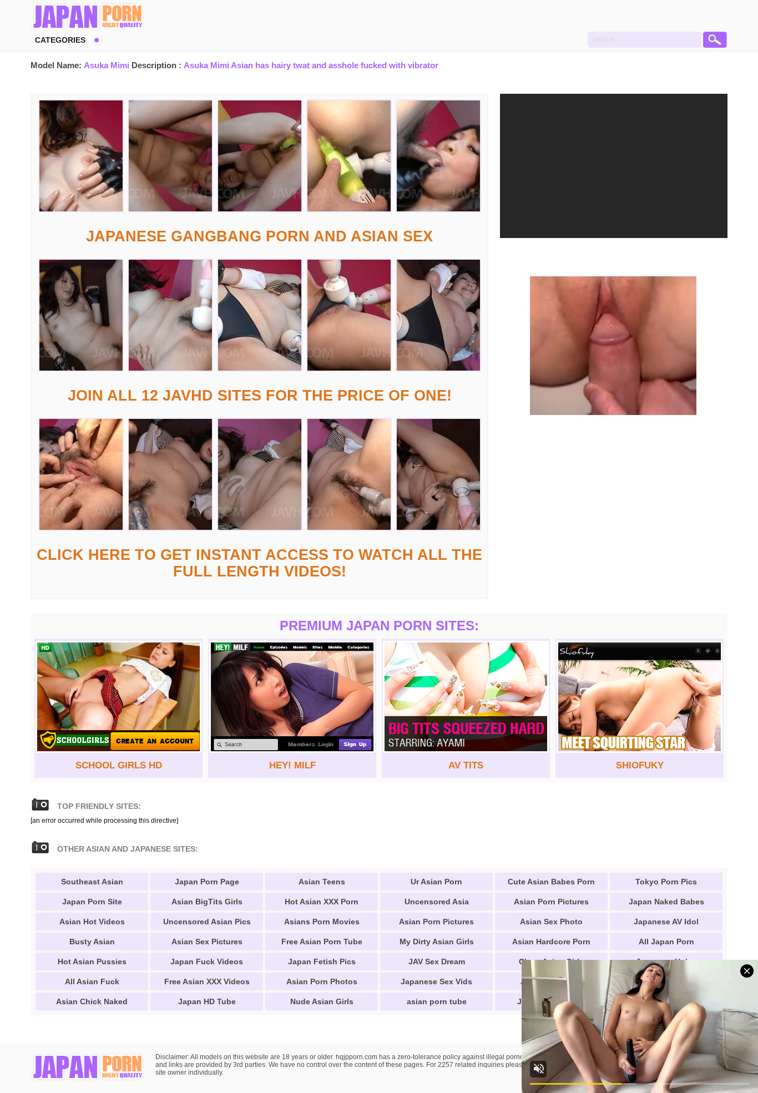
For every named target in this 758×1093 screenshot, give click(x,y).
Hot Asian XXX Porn (321, 901)
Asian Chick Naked (92, 1001)
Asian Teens (322, 881)
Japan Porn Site (92, 901)
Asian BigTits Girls (206, 901)
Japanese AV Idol (666, 921)
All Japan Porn (666, 941)
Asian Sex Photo (551, 921)
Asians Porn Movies (322, 921)
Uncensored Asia (437, 901)
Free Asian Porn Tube (321, 941)
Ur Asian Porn (436, 881)
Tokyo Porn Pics (666, 881)
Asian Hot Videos (92, 921)
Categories (60, 40)
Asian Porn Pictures (436, 921)
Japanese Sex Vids (436, 981)
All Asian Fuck (92, 981)
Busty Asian (92, 941)
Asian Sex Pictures (206, 941)
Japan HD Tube (207, 1001)
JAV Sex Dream (436, 961)
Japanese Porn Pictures (87, 17)
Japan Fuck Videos (206, 961)
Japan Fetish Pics (322, 961)
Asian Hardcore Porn (551, 941)
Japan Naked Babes (666, 901)
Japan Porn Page (207, 881)
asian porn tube (437, 1001)
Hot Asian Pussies (92, 961)
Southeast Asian (92, 881)
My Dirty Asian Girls (437, 941)
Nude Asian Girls (321, 1001)
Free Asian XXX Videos (207, 981)
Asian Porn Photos (321, 981)
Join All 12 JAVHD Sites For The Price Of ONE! (260, 395)
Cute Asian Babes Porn (551, 881)
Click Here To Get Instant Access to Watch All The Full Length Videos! (259, 563)
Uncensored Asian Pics (207, 921)
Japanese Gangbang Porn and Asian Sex (259, 236)
